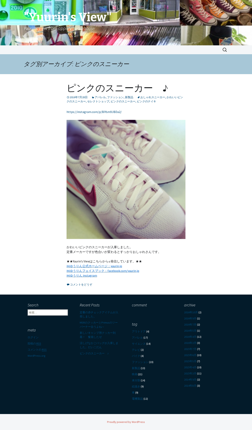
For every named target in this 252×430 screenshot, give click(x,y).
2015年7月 (190, 349)
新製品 (129, 97)
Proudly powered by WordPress (126, 422)
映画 (134, 374)
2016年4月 (190, 337)
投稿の (34, 343)
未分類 (136, 380)
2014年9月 (190, 379)
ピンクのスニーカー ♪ (117, 88)
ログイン (33, 337)
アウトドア (139, 331)
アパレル (100, 97)
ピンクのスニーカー (123, 101)
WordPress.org (36, 355)
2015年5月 (190, 361)
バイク (136, 356)
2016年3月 (190, 343)
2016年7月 (190, 324)
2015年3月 (190, 373)
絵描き (136, 386)
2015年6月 (190, 355)
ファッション (115, 97)
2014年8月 (190, 385)
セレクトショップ (98, 101)
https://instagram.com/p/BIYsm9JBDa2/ (94, 112)
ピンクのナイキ (146, 101)
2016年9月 (190, 318)
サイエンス (139, 343)
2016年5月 (190, 330)
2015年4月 (190, 367)
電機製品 (137, 398)
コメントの (37, 349)
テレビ (136, 350)
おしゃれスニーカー (152, 97)
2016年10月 (191, 312)
